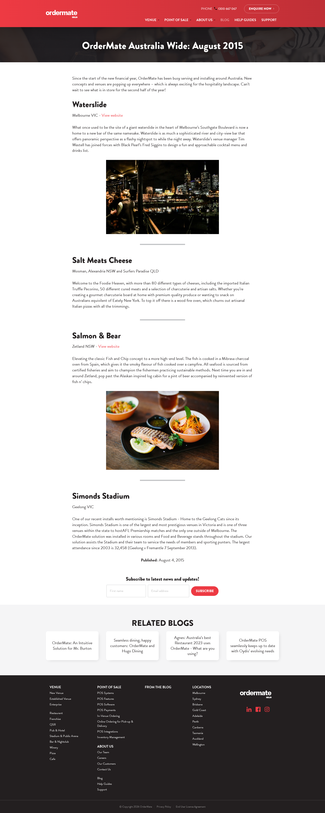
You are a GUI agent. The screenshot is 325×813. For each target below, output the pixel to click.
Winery (54, 747)
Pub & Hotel (57, 730)
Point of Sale (176, 19)
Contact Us (104, 769)
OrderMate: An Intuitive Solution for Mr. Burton (72, 645)
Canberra (197, 727)
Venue (150, 19)
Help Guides (245, 19)
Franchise (55, 719)
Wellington (198, 744)
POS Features (105, 699)
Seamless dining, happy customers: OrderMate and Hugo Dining (132, 646)
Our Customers (106, 764)
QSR (53, 724)
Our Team (103, 752)
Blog (224, 19)
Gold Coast (199, 710)
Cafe (52, 759)
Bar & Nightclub (59, 742)
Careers (101, 758)
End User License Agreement (191, 807)
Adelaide (197, 716)
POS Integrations (107, 731)
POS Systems (105, 693)
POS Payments (106, 710)
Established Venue (60, 699)
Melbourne (198, 693)
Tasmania (197, 733)
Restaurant (56, 713)
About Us (204, 19)
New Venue (56, 693)
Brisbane (197, 704)
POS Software (106, 704)
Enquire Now (260, 8)
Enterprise (56, 704)
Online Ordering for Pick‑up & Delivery (115, 723)
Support (268, 19)
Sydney (196, 699)
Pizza (53, 753)
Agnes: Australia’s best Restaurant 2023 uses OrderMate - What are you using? (193, 645)
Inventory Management (111, 737)
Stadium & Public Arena (64, 736)
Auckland (198, 739)
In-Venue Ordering (108, 716)
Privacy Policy (164, 807)
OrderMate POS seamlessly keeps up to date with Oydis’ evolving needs (252, 646)
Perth (195, 721)
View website (112, 115)
